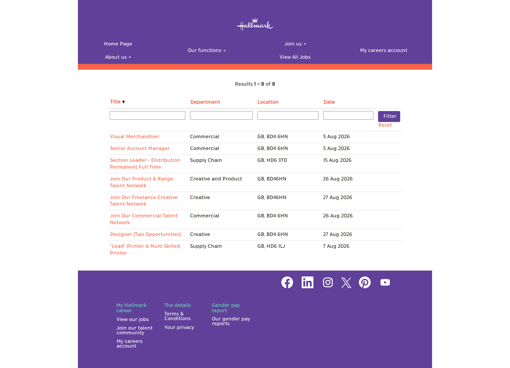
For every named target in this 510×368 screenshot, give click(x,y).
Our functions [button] (205, 50)
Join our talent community (135, 330)
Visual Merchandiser (134, 136)
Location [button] (268, 102)
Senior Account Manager (140, 148)
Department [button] (205, 102)
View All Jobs (295, 57)
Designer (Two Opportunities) (145, 234)
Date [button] (329, 102)
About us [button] (116, 57)
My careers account (383, 50)
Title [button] (116, 102)
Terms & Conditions (177, 316)
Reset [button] (385, 125)
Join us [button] (294, 44)
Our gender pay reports (231, 321)
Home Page (118, 44)
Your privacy (179, 327)
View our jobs (133, 319)
